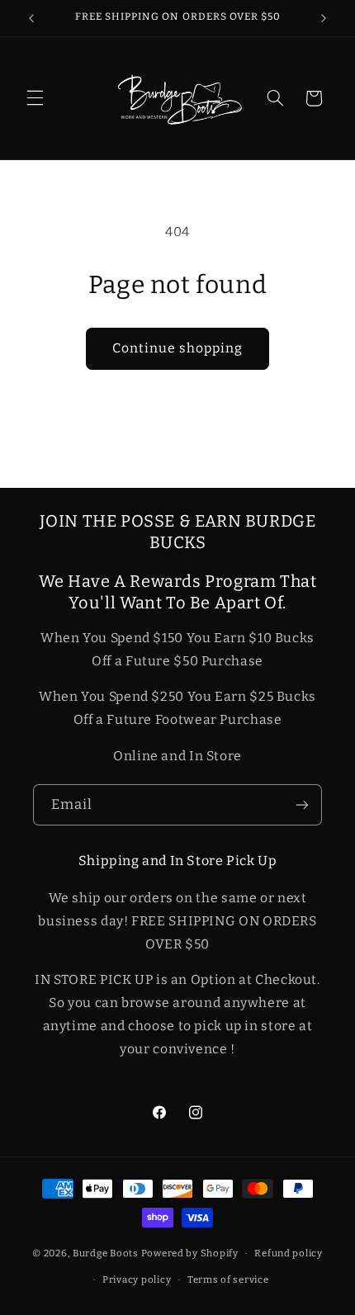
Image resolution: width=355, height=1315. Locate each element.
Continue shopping (178, 348)
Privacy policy (136, 1279)
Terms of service (228, 1279)
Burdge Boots (106, 1253)
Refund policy (288, 1253)
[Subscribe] (302, 804)
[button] (35, 98)
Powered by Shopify (190, 1253)
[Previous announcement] (31, 18)
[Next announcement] (323, 18)
